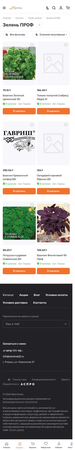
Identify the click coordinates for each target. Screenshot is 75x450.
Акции (23, 295)
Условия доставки (15, 302)
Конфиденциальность (44, 379)
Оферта (65, 379)
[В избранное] (32, 45)
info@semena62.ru (13, 356)
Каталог (8, 295)
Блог (37, 295)
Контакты (39, 302)
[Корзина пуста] (68, 8)
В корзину (19, 111)
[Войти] (61, 8)
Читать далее (16, 430)
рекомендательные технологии (20, 402)
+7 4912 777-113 (12, 350)
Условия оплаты (57, 295)
